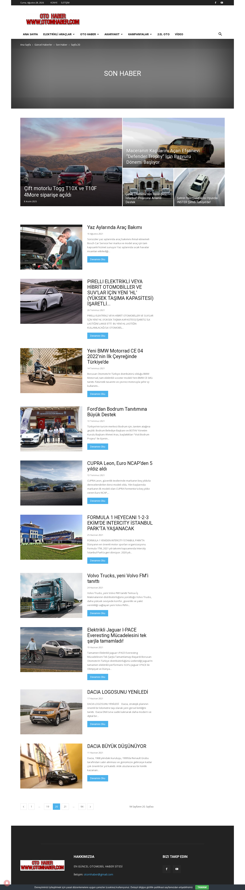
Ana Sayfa (25, 44)
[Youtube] (222, 2)
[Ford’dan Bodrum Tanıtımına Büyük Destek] (51, 428)
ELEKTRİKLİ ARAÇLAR (57, 34)
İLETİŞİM (65, 2)
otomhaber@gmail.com (98, 874)
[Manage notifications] (7, 883)
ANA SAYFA (30, 34)
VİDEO (179, 34)
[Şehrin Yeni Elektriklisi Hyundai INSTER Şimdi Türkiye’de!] (199, 187)
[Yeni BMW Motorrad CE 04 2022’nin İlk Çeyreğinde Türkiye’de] (51, 370)
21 (65, 806)
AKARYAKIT (112, 34)
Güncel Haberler (43, 44)
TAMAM (202, 887)
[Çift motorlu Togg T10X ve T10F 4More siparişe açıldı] (71, 162)
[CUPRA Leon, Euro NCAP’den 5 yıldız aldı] (51, 483)
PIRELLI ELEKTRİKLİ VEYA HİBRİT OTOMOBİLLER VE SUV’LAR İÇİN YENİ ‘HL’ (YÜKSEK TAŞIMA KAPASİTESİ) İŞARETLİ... (120, 293)
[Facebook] (215, 2)
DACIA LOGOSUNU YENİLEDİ (117, 692)
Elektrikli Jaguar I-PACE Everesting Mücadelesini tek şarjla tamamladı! (116, 635)
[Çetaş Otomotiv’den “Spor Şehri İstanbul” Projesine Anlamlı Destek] (148, 187)
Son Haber (61, 44)
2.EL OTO (163, 34)
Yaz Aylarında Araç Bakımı (114, 227)
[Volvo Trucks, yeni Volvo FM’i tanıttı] (51, 595)
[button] (220, 34)
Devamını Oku (97, 259)
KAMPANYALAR (138, 34)
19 (47, 806)
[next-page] (90, 806)
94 (82, 806)
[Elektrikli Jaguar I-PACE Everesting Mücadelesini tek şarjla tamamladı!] (51, 649)
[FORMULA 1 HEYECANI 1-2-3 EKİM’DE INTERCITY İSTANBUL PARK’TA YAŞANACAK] (51, 537)
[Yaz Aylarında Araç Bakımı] (51, 247)
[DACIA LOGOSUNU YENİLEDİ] (51, 711)
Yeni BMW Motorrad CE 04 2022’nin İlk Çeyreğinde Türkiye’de (115, 356)
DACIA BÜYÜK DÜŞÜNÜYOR (116, 746)
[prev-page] (23, 806)
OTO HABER (88, 34)
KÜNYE (54, 2)
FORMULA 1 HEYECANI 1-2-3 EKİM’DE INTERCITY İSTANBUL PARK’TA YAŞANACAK (120, 523)
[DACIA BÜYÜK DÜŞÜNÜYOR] (51, 766)
